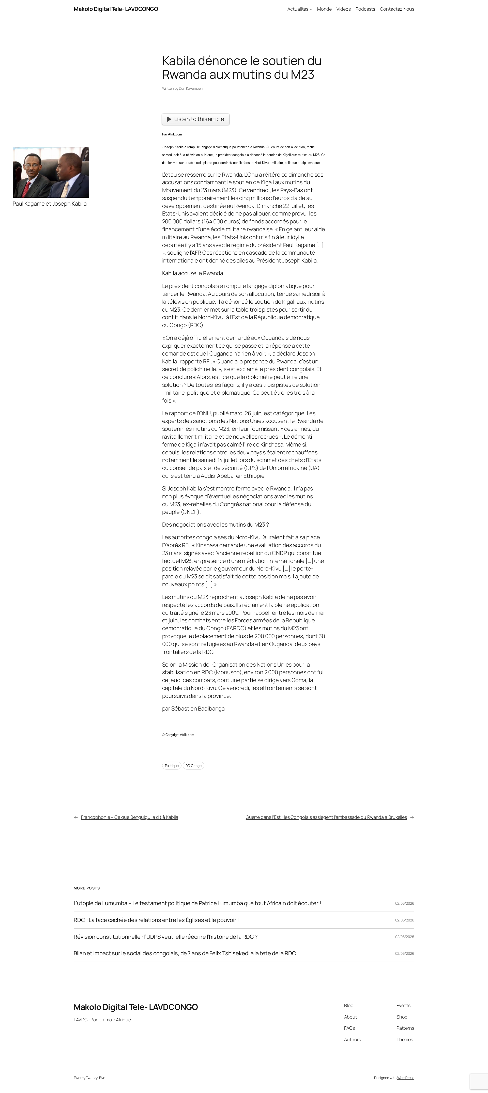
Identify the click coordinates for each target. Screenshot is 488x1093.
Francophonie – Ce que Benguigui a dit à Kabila (129, 817)
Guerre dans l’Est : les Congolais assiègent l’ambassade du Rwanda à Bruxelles (326, 817)
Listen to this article (199, 119)
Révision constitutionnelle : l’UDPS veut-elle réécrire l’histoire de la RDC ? (166, 937)
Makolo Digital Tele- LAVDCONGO (116, 9)
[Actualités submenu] (311, 9)
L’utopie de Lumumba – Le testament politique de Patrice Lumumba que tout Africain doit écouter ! (197, 903)
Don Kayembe (190, 88)
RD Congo (193, 765)
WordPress (405, 1077)
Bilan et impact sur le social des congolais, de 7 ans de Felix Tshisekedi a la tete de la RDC (185, 953)
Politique (172, 765)
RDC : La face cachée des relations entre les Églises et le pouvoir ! (156, 920)
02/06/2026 (404, 903)
